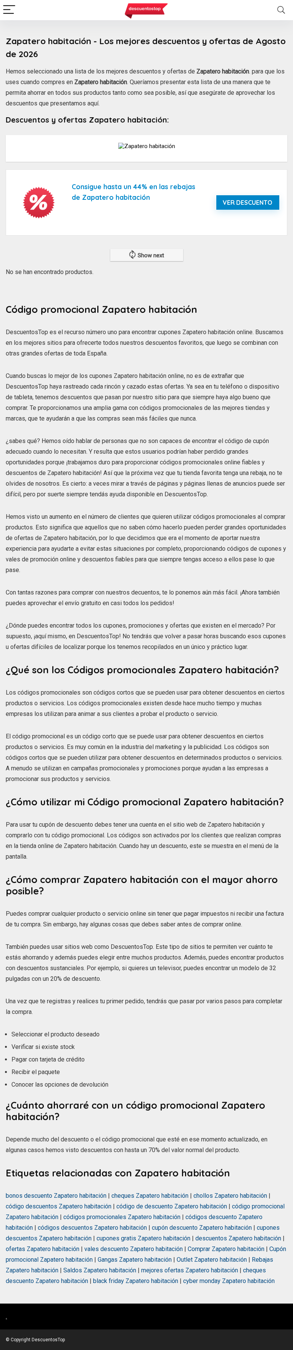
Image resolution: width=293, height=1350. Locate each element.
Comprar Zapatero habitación (226, 1249)
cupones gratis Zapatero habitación (143, 1238)
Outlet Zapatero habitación (212, 1259)
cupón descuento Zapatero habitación (202, 1227)
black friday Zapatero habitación (135, 1281)
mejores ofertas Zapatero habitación (189, 1270)
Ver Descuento (247, 202)
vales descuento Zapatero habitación (133, 1249)
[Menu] (9, 10)
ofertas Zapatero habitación (42, 1249)
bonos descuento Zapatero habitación (56, 1195)
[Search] (281, 10)
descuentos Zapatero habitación (238, 1238)
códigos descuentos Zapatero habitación (92, 1227)
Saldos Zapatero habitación (99, 1270)
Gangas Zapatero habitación (135, 1259)
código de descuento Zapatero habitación (171, 1206)
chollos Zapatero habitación (230, 1195)
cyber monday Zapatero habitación (229, 1281)
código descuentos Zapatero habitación (58, 1206)
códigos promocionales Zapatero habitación (121, 1217)
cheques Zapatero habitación (149, 1195)
